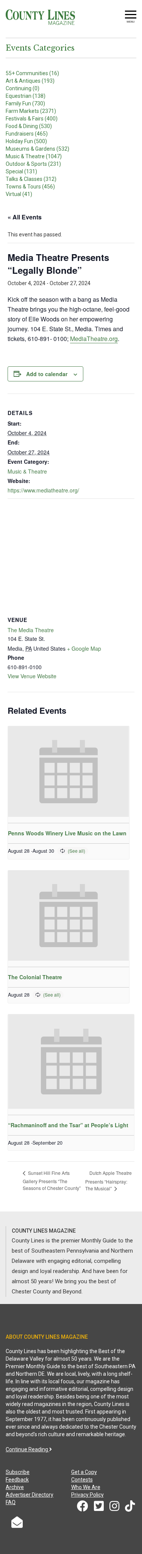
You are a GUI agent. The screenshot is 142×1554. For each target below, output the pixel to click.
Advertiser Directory (29, 1495)
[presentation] (68, 771)
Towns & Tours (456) (30, 187)
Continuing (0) (22, 88)
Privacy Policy (87, 1495)
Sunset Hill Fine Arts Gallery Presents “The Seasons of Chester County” (52, 1180)
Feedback (17, 1480)
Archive (15, 1487)
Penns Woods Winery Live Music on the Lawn (67, 833)
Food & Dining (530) (29, 126)
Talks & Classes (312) (31, 179)
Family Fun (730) (25, 103)
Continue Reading (27, 1449)
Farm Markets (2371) (31, 111)
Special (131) (21, 171)
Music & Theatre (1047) (34, 156)
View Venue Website (32, 676)
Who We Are (85, 1487)
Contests (82, 1480)
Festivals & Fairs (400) (32, 119)
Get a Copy (84, 1472)
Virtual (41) (19, 194)
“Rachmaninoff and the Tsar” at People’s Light (68, 1125)
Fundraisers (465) (27, 134)
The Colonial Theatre (35, 977)
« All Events (25, 217)
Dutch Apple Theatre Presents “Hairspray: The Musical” (108, 1180)
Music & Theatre (27, 471)
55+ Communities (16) (32, 73)
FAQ (11, 1502)
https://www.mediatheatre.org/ (43, 490)
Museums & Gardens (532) (37, 149)
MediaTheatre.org (94, 338)
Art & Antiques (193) (30, 81)
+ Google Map (84, 648)
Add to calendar (46, 374)
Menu (130, 21)
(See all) (76, 850)
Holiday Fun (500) (26, 141)
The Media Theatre (31, 630)
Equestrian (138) (25, 96)
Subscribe (18, 1472)
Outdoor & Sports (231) (33, 164)
